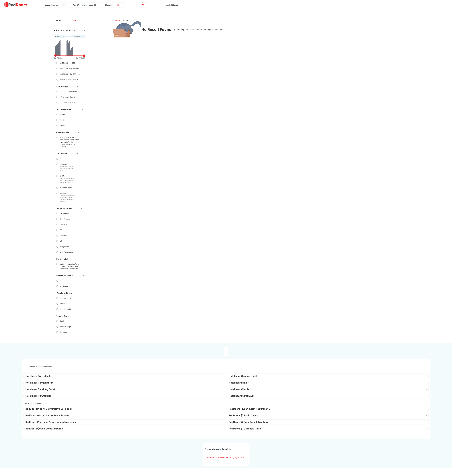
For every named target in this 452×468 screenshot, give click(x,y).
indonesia (116, 20)
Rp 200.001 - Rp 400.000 (70, 74)
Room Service (65, 219)
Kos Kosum (64, 332)
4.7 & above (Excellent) (68, 91)
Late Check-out (65, 298)
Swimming (64, 235)
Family (62, 120)
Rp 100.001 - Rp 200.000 (69, 69)
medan (125, 20)
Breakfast (63, 304)
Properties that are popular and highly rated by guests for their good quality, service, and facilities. (69, 142)
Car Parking (64, 213)
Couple (62, 126)
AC (61, 241)
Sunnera (63, 193)
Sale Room (64, 286)
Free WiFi (63, 224)
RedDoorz (63, 164)
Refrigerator (64, 247)
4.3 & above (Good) (67, 97)
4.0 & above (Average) (68, 103)
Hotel (62, 321)
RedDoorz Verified (67, 188)
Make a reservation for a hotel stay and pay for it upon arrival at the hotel (69, 266)
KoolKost (63, 176)
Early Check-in (65, 309)
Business (63, 114)
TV (61, 230)
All (60, 159)
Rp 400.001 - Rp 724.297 (69, 80)
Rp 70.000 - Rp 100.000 (69, 63)
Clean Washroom (66, 252)
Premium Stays (65, 327)
